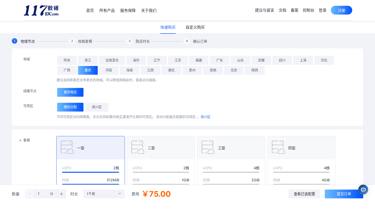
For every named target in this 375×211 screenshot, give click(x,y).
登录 (322, 10)
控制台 (308, 10)
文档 (282, 10)
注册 (341, 10)
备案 (294, 10)
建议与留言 (264, 10)
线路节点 (30, 91)
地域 (26, 59)
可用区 (28, 106)
